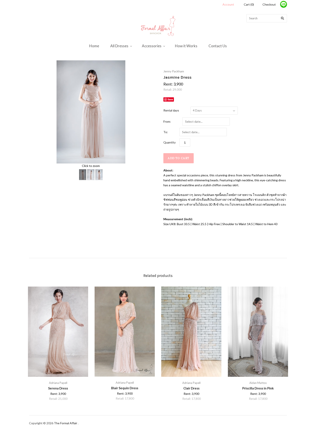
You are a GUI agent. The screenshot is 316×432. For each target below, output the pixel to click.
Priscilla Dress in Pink (258, 388)
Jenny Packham (173, 71)
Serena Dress (58, 388)
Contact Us (218, 46)
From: (167, 121)
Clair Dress (191, 388)
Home (94, 46)
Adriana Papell (58, 383)
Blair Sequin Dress (124, 388)
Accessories (151, 46)
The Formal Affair (66, 423)
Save (170, 99)
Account (228, 4)
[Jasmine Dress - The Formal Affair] (82, 174)
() (249, 4)
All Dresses (119, 46)
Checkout (269, 4)
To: (165, 132)
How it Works (186, 46)
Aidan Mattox (258, 383)
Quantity (169, 142)
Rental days (171, 110)
